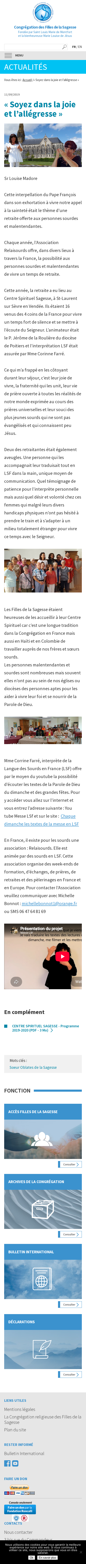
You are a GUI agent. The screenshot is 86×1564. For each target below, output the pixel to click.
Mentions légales (19, 1409)
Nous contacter (18, 1532)
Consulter (69, 1164)
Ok (31, 1557)
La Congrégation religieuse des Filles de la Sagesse (42, 1419)
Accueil (27, 80)
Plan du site (15, 1430)
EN (80, 47)
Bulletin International (24, 1453)
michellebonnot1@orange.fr (49, 903)
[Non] (81, 1552)
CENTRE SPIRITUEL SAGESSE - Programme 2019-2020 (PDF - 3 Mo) (45, 1028)
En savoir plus (47, 1557)
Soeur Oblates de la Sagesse (33, 1067)
